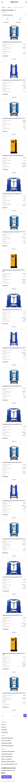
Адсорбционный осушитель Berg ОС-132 (12, 309)
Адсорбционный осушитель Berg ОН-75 (12, 386)
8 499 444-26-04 (8, 768)
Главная (3, 724)
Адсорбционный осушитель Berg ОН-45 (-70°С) (14, 538)
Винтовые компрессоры (7, 738)
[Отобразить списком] (20, 19)
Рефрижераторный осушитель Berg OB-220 (13, 155)
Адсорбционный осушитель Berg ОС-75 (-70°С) (14, 347)
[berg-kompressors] (2, 773)
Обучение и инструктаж (7, 754)
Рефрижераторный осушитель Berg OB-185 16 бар (14, 270)
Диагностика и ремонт (6, 759)
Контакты (3, 727)
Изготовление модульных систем (9, 764)
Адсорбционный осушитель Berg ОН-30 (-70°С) (14, 118)
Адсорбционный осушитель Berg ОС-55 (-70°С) (14, 80)
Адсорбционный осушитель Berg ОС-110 (12, 193)
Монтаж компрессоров (7, 756)
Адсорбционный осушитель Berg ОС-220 (12, 615)
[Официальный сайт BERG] (14, 2)
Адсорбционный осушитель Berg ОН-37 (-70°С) (14, 231)
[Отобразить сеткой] (7, 19)
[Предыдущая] (3, 715)
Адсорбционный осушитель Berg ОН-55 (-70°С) (14, 693)
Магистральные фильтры (7, 745)
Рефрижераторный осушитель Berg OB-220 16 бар (14, 654)
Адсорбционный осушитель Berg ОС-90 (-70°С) (14, 500)
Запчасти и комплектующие (8, 761)
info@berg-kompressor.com (8, 770)
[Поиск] (26, 2)
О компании (4, 729)
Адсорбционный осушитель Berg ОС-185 (12, 577)
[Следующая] (25, 715)
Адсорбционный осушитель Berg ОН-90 (12, 462)
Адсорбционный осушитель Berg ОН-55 (12, 42)
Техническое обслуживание (7, 751)
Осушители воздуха (6, 740)
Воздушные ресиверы (6, 743)
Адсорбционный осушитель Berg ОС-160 (12, 424)
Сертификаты (4, 732)
